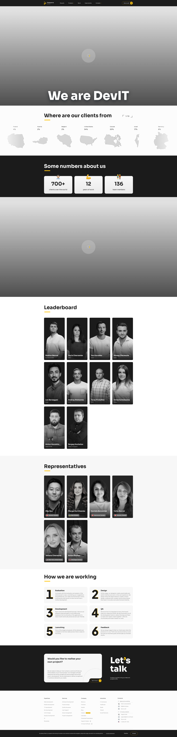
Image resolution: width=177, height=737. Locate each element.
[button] (123, 115)
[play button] (88, 56)
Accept (134, 733)
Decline (126, 733)
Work (79, 3)
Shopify (62, 3)
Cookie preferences (110, 733)
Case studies (88, 3)
